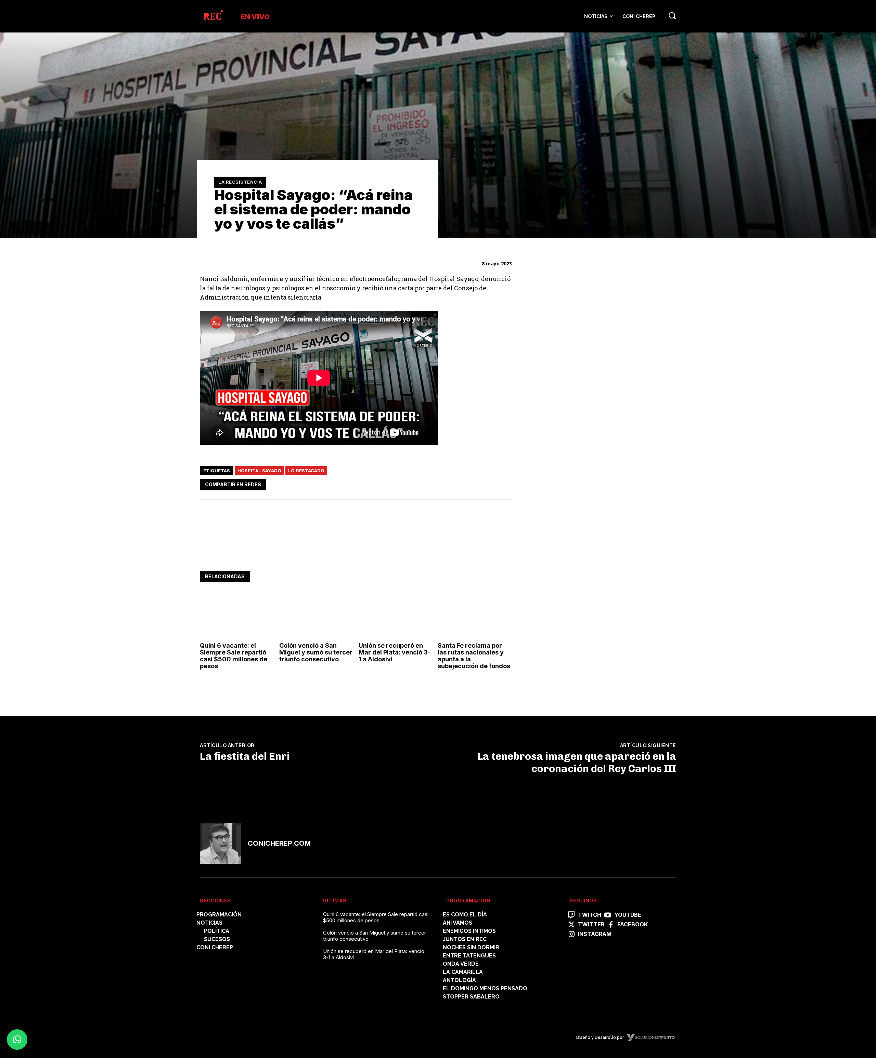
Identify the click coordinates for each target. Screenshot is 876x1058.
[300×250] (579, 557)
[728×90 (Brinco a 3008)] (324, 549)
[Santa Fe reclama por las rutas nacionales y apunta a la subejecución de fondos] (475, 616)
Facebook (632, 924)
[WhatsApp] (473, 483)
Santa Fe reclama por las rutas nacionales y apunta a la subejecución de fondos (474, 655)
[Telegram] (488, 483)
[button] (672, 15)
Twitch (589, 915)
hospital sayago (259, 470)
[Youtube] (608, 915)
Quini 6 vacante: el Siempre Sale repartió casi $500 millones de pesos (233, 655)
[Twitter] (457, 483)
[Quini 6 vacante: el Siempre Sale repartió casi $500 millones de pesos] (237, 616)
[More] (505, 483)
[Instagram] (571, 934)
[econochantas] (579, 461)
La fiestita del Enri (245, 756)
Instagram (594, 934)
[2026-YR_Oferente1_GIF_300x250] (579, 349)
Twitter (591, 924)
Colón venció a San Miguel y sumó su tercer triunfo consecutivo (315, 652)
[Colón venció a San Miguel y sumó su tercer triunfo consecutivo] (316, 616)
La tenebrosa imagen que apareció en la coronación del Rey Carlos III (576, 762)
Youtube (627, 915)
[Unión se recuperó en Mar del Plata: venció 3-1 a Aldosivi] (396, 616)
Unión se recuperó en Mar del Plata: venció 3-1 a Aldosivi (394, 652)
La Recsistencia (240, 182)
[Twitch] (571, 915)
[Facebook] (441, 483)
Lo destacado (306, 470)
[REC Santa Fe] (213, 16)
